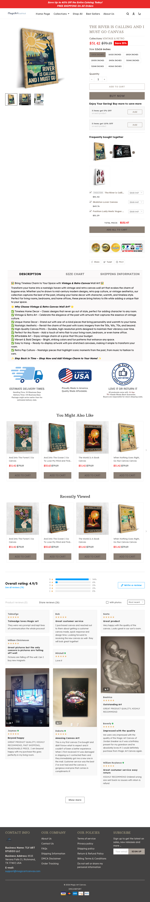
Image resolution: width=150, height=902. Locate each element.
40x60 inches (115, 66)
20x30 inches (97, 60)
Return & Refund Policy (90, 853)
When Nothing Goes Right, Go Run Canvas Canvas (127, 459)
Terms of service (86, 838)
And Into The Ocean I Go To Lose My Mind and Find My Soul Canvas (57, 459)
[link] (11, 891)
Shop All (77, 13)
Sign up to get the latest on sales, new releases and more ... (128, 842)
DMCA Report (75, 889)
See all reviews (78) (14, 587)
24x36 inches (115, 60)
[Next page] (146, 451)
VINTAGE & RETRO (113, 38)
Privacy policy (85, 843)
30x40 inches (132, 60)
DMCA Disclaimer (51, 858)
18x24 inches (132, 54)
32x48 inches (97, 66)
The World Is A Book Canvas (89, 459)
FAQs (44, 848)
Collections (60, 13)
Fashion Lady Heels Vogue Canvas (109, 211)
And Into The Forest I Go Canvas (21, 459)
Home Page (43, 13)
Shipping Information (53, 853)
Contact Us (47, 843)
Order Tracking (50, 863)
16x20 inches (114, 54)
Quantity (94, 73)
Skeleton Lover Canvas (105, 202)
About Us (108, 13)
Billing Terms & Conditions (91, 858)
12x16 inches (103, 49)
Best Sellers (93, 13)
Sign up (137, 851)
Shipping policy (85, 848)
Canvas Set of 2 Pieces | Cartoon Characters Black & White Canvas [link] (34, 892)
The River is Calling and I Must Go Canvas (115, 192)
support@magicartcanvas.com (22, 871)
